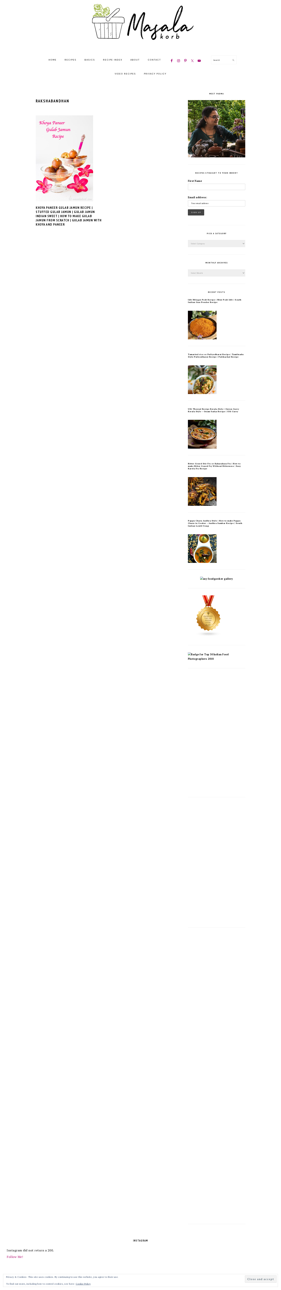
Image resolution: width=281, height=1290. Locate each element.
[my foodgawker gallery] (216, 578)
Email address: (197, 197)
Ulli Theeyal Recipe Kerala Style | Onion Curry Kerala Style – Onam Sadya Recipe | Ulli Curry (213, 410)
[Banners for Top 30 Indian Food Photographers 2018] (216, 658)
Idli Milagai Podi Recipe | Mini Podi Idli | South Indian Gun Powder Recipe (214, 300)
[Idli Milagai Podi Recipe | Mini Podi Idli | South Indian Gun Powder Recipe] (202, 338)
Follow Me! (15, 1257)
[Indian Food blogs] (208, 635)
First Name (195, 181)
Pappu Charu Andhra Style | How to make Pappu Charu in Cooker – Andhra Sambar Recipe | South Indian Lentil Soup (215, 523)
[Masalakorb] (140, 48)
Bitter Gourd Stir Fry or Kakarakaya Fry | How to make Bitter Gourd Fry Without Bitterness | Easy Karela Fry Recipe (214, 466)
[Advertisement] (216, 732)
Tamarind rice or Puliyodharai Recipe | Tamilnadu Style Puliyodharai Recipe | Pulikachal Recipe (216, 355)
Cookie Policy (83, 1283)
